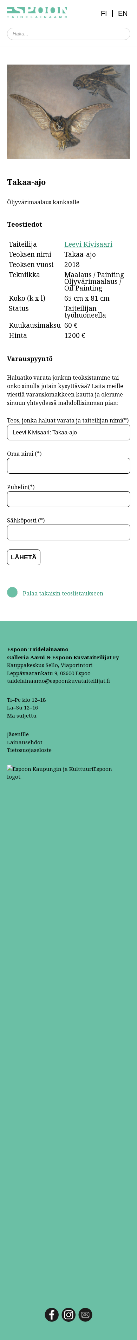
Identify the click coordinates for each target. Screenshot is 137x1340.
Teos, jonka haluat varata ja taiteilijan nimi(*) (68, 420)
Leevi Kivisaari (88, 244)
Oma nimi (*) (24, 454)
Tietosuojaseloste (29, 749)
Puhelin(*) (20, 487)
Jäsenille (18, 734)
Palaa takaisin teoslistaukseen (63, 593)
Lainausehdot (25, 742)
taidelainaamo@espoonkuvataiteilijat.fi (58, 680)
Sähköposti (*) (26, 520)
